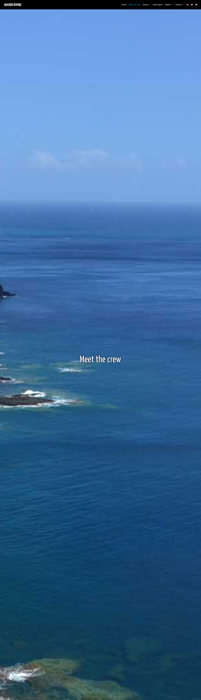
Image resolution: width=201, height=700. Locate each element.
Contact (178, 5)
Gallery (168, 5)
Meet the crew (134, 5)
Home (124, 5)
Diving (145, 5)
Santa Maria (157, 5)
